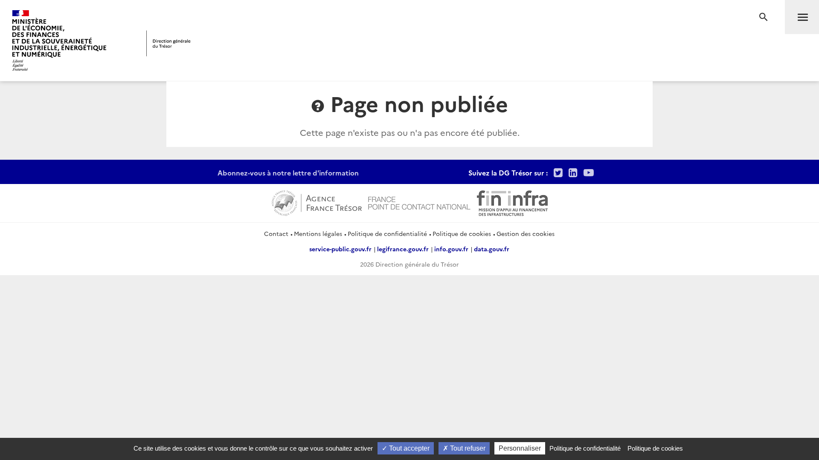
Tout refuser (466, 448)
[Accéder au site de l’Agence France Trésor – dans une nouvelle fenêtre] (317, 202)
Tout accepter (408, 448)
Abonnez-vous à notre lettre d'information (288, 172)
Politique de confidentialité (387, 233)
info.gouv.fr (451, 248)
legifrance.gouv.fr (403, 248)
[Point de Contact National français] (419, 202)
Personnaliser (520, 448)
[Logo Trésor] (168, 43)
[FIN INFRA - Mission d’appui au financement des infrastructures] (512, 202)
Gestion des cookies (526, 233)
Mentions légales (318, 233)
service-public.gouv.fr (340, 248)
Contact (276, 233)
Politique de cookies (462, 233)
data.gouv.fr (491, 248)
